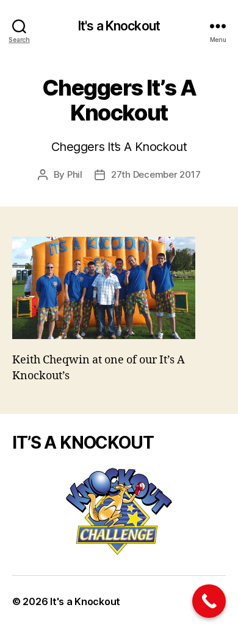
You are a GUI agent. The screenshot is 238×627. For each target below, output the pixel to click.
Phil (74, 174)
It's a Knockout (119, 25)
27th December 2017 (155, 174)
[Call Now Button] (209, 601)
